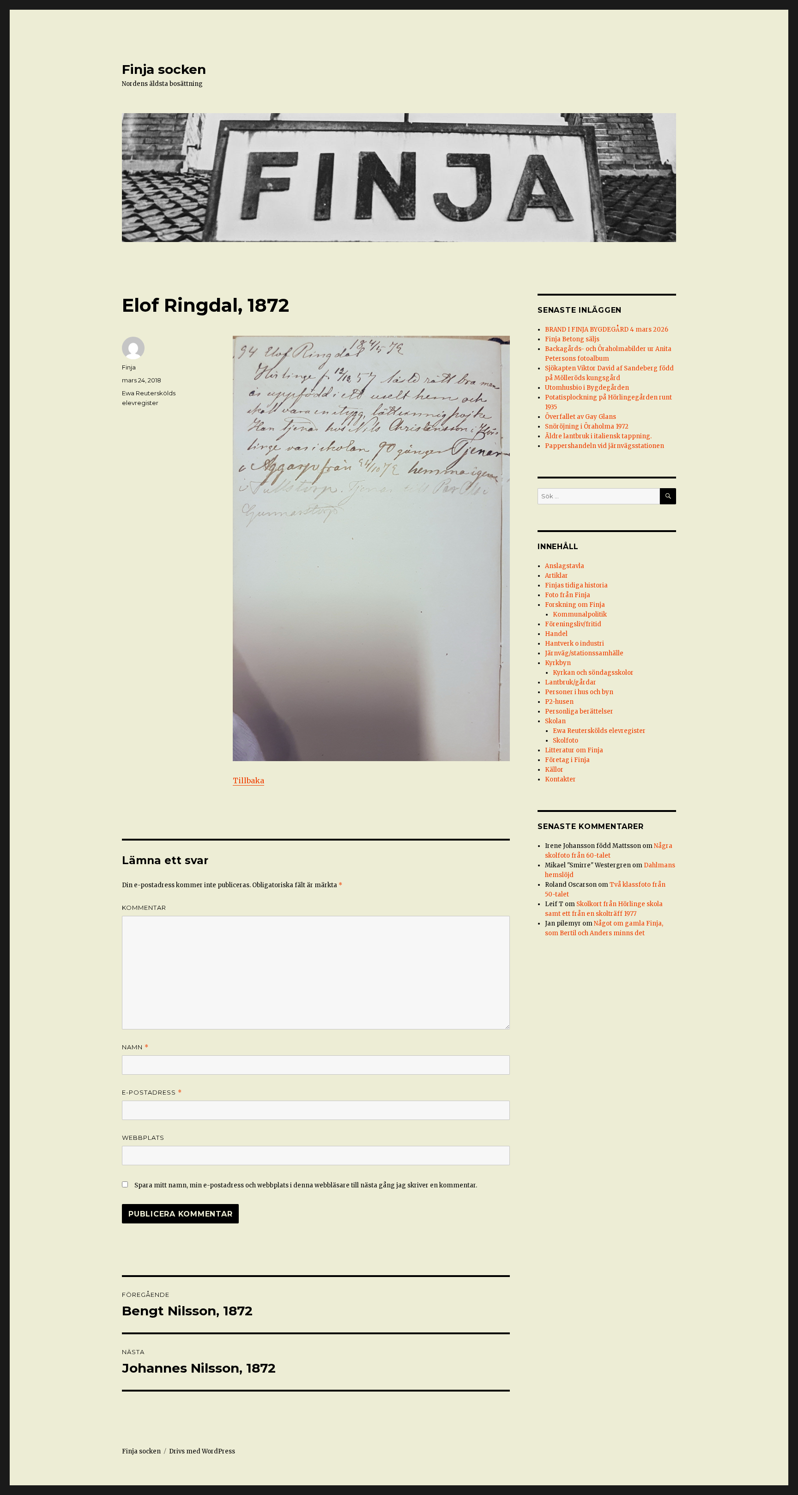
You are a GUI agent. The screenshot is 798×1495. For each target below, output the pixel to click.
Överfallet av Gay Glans (580, 417)
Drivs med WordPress (202, 1451)
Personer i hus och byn (579, 692)
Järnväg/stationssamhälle (584, 653)
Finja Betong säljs (572, 339)
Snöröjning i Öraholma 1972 (587, 426)
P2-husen (559, 702)
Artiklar (556, 576)
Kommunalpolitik (580, 614)
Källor (554, 770)
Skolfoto (565, 740)
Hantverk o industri (574, 644)
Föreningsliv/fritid (573, 624)
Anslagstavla (564, 566)
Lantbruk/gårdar (570, 682)
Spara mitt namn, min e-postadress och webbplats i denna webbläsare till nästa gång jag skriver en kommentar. (305, 1185)
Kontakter (560, 779)
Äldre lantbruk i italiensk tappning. (598, 436)
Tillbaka (248, 780)
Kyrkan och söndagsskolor (593, 673)
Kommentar (144, 907)
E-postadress (152, 1092)
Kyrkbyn (558, 663)
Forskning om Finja (575, 605)
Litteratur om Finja (574, 750)
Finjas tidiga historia (576, 585)
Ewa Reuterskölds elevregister (599, 731)
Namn (135, 1047)
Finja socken (164, 69)
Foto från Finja (567, 595)
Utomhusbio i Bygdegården (587, 388)
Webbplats (143, 1137)
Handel (556, 634)
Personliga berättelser (579, 711)
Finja (129, 367)
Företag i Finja (567, 760)
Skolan (555, 721)
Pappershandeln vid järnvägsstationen (604, 446)
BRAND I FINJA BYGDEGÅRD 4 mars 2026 (606, 329)
